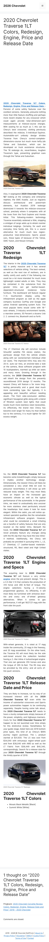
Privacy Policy (9, 936)
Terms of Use (20, 938)
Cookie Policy (38, 936)
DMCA (29, 936)
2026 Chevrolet (14, 5)
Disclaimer (21, 936)
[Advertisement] (24, 75)
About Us (39, 933)
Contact (31, 938)
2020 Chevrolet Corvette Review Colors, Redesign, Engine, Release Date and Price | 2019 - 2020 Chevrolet (23, 907)
